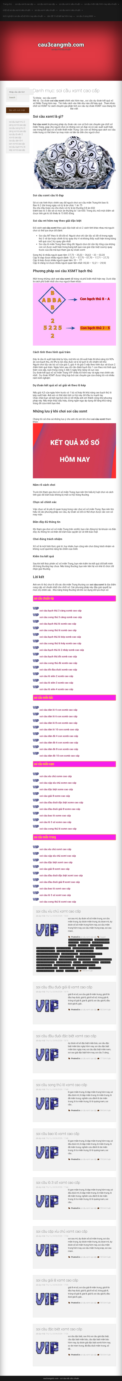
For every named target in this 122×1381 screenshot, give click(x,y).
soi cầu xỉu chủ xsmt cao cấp (58, 911)
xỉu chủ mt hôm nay (72, 971)
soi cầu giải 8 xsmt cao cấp (57, 1280)
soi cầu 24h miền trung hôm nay (47, 959)
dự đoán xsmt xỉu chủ (66, 957)
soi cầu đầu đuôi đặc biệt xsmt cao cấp (66, 1036)
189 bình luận (105, 1110)
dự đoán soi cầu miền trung (65, 951)
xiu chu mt (60, 971)
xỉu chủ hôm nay (81, 968)
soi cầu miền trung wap (64, 962)
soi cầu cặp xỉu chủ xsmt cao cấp (61, 1231)
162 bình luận (105, 1010)
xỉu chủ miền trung (94, 968)
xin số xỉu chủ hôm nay (67, 968)
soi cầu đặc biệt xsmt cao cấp (59, 1329)
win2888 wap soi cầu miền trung (47, 968)
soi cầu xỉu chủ (105, 962)
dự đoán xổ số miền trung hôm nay (91, 954)
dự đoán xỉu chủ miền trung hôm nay (48, 954)
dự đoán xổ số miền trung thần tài (47, 957)
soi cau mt (77, 962)
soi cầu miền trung (84, 959)
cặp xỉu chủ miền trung (102, 940)
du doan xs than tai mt (63, 948)
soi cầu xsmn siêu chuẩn (69, 4)
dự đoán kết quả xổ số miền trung (83, 948)
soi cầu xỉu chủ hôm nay (44, 965)
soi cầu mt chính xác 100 (90, 962)
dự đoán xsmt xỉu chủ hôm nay (85, 957)
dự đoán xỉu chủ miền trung (84, 951)
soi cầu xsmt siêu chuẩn (45, 10)
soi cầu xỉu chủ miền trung (62, 965)
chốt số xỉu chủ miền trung (101, 942)
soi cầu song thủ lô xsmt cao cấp (61, 1085)
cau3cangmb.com (61, 44)
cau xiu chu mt (85, 942)
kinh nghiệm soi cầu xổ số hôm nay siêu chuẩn (23, 16)
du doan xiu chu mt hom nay (45, 948)
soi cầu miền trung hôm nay (45, 962)
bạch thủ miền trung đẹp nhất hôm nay (80, 940)
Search (12, 97)
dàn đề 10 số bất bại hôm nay (59, 16)
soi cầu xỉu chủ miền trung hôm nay (84, 965)
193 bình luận (105, 1303)
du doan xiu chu (83, 945)
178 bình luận (105, 1159)
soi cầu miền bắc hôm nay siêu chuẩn (100, 4)
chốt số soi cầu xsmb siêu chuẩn (16, 10)
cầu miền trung (73, 942)
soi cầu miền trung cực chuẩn (102, 959)
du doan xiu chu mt (96, 945)
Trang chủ (7, 4)
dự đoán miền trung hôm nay (45, 951)
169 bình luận (87, 971)
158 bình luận (105, 1355)
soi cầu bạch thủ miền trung (67, 959)
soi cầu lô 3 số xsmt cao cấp (58, 1183)
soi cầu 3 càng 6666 (84, 16)
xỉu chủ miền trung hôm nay (45, 971)
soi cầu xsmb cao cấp (24, 4)
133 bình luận (105, 1257)
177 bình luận (105, 1058)
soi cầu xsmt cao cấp (46, 4)
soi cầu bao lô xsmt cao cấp (57, 1134)
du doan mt (72, 945)
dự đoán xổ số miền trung (70, 954)
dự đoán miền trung (102, 948)
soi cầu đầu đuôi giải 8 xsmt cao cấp (64, 987)
